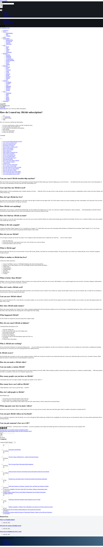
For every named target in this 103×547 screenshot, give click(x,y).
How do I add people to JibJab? (9, 170)
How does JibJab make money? (9, 157)
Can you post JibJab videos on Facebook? (12, 172)
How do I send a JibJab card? (9, 155)
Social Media (6, 38)
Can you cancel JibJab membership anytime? (12, 141)
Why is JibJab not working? (9, 161)
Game (7, 71)
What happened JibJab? (8, 159)
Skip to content (3, 0)
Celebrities (8, 57)
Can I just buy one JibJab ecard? (10, 142)
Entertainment (9, 33)
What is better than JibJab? (8, 153)
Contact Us (5, 23)
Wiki (7, 48)
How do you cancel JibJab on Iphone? (11, 160)
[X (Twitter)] (3, 26)
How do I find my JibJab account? (10, 146)
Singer (7, 46)
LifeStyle (5, 80)
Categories (2, 442)
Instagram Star (9, 40)
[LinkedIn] (6, 428)
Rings (7, 94)
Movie (7, 98)
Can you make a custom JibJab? (10, 166)
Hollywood (8, 44)
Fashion (8, 64)
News (4, 31)
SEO (7, 95)
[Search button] (1, 435)
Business (8, 55)
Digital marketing (10, 60)
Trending (8, 36)
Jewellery (8, 83)
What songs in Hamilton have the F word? (10, 531)
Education (5, 65)
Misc (7, 34)
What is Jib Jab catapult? (8, 148)
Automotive (9, 52)
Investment (8, 82)
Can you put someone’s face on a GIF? (11, 174)
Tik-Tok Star (9, 41)
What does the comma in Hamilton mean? (10, 525)
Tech (4, 91)
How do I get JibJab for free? (9, 144)
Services (8, 89)
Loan (7, 84)
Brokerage (8, 56)
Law (7, 79)
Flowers (8, 67)
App (4, 45)
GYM (7, 72)
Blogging (5, 53)
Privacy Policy (6, 20)
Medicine (8, 87)
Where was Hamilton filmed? (7, 519)
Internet (8, 78)
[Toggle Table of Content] (1, 138)
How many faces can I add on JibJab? (11, 168)
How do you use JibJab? (8, 149)
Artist (7, 50)
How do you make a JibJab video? (10, 164)
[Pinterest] (4, 26)
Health (7, 75)
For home (8, 70)
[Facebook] (1, 26)
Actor (4, 37)
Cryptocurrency (9, 59)
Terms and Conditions (8, 22)
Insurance (8, 76)
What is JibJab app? (7, 151)
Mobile (7, 99)
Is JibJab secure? (6, 163)
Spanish (8, 90)
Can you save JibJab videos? (9, 156)
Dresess (8, 61)
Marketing (8, 86)
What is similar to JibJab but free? (10, 152)
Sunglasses (8, 93)
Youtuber (8, 42)
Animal (8, 49)
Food (7, 68)
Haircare (8, 74)
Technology (6, 101)
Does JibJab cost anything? (8, 145)
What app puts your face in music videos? (12, 171)
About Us (5, 19)
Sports (7, 97)
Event (7, 63)
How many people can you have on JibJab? (12, 167)
